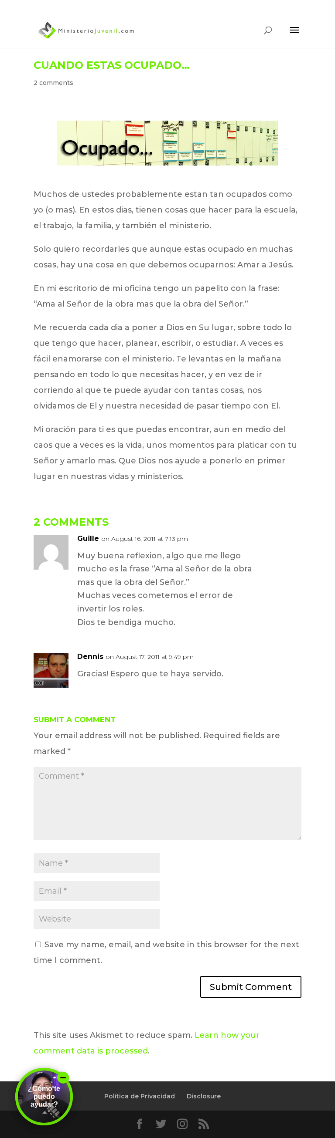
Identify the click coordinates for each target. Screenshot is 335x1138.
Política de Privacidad (139, 1096)
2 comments (53, 83)
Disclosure (204, 1096)
